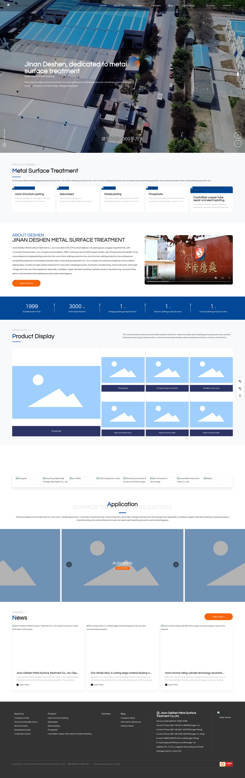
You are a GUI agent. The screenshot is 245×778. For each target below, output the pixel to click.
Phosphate (156, 194)
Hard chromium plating (29, 194)
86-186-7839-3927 (179, 734)
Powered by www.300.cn (104, 764)
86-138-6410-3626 (179, 725)
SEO (118, 764)
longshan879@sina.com (173, 743)
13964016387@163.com (173, 738)
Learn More (24, 685)
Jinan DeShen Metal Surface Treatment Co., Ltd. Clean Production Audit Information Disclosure (47, 674)
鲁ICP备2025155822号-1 (79, 764)
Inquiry (212, 6)
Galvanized (67, 194)
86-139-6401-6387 (179, 730)
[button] (238, 74)
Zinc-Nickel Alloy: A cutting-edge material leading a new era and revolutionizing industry (120, 674)
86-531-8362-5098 (178, 721)
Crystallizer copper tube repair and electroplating (208, 199)
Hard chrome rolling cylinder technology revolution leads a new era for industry (193, 674)
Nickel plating (112, 194)
